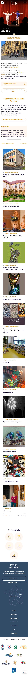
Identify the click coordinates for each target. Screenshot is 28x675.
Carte (24, 143)
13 (21, 515)
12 (18, 515)
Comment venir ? (13, 582)
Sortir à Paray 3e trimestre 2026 (13, 90)
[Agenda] (24, 2)
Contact (14, 633)
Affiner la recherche (7, 143)
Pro (14, 629)
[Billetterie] (25, 2)
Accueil (2, 28)
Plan (13, 610)
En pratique (14, 618)
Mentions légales (15, 639)
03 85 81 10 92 (13, 578)
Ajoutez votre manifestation (13, 119)
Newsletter (14, 625)
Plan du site (5, 639)
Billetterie (14, 622)
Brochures (14, 614)
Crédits (23, 639)
